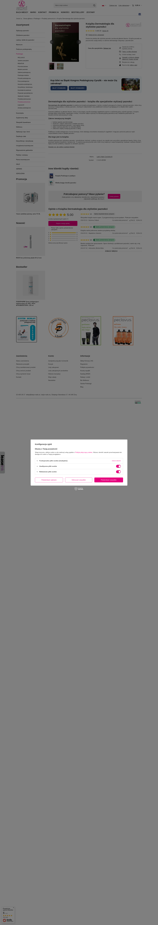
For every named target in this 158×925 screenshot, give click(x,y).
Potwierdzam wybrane (49, 480)
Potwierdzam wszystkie (109, 480)
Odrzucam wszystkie (79, 480)
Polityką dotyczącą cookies (83, 452)
